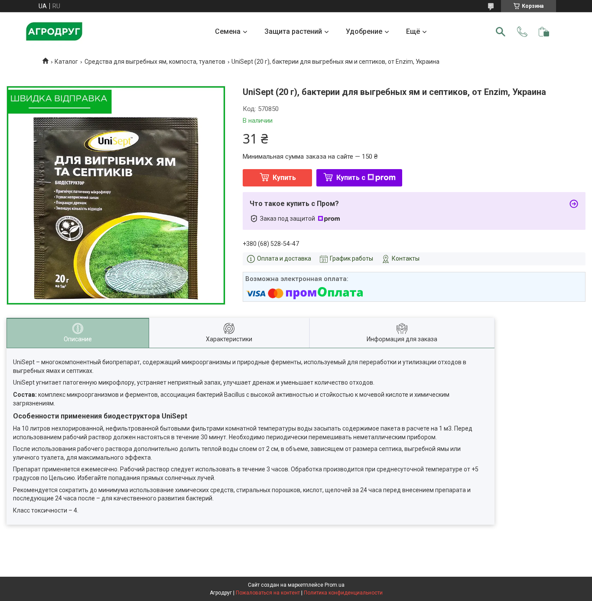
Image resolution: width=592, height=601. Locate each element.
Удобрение (364, 31)
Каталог (66, 61)
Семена (228, 31)
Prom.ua (335, 585)
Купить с (350, 177)
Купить (284, 177)
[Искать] (500, 31)
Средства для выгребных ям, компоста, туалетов (155, 61)
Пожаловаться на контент (268, 593)
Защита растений (293, 31)
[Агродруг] (54, 31)
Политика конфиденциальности (343, 593)
